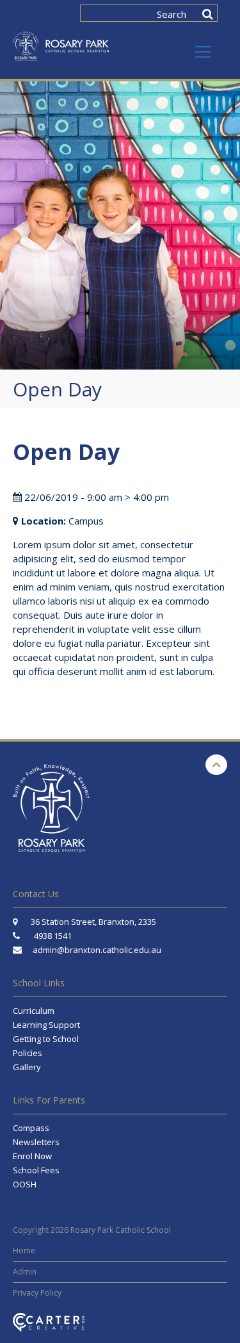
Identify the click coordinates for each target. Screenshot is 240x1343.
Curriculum (33, 1010)
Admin (24, 1271)
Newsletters (36, 1142)
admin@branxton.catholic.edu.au (97, 950)
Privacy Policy (37, 1292)
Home (24, 1250)
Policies (27, 1053)
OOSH (24, 1184)
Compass (31, 1128)
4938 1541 (53, 935)
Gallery (27, 1067)
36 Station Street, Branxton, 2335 (92, 921)
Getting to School (46, 1039)
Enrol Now (32, 1156)
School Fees (36, 1170)
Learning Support (46, 1024)
